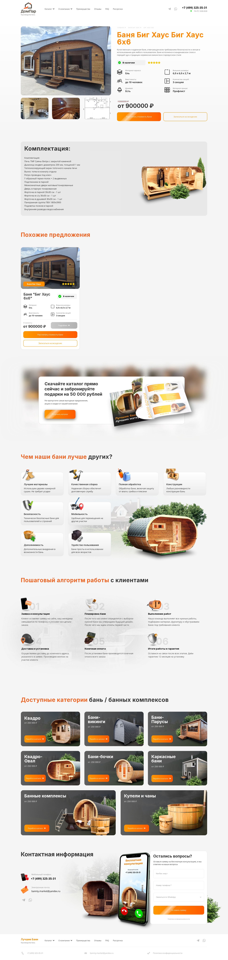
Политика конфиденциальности (179, 919)
